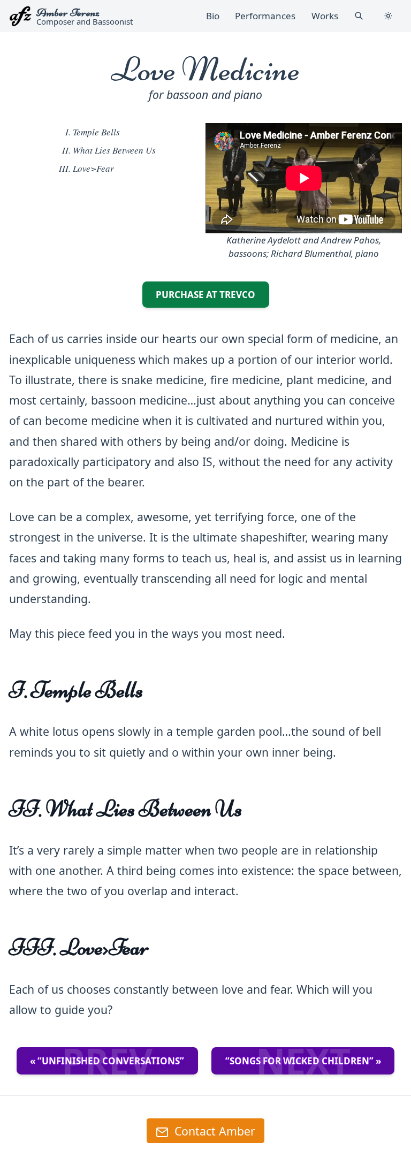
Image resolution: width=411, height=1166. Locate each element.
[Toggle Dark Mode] (388, 16)
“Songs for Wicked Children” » (303, 1060)
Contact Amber (213, 1131)
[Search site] (358, 16)
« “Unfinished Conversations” (107, 1060)
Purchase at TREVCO (212, 294)
